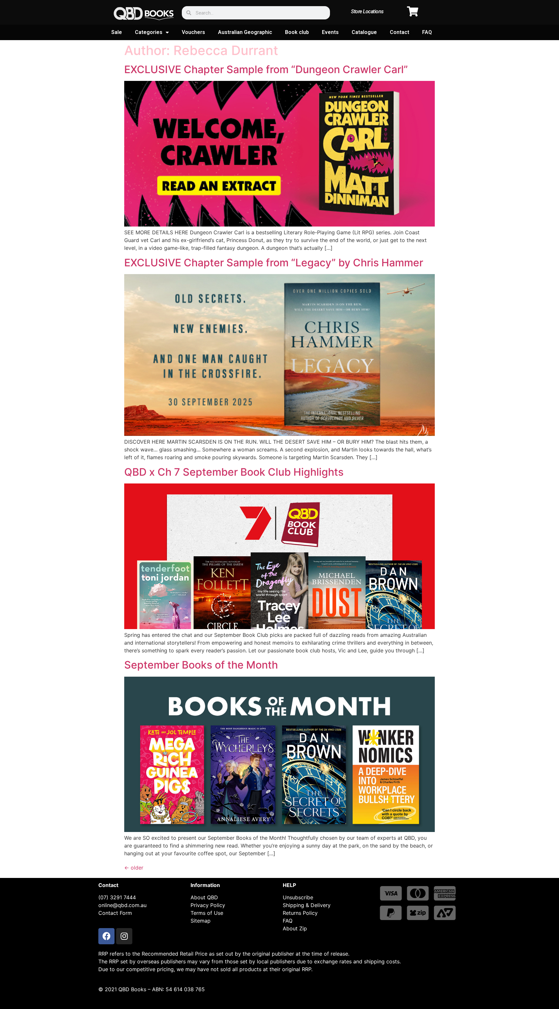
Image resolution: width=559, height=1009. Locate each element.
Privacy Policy (208, 905)
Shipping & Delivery (307, 905)
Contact (399, 32)
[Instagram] (124, 936)
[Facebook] (106, 936)
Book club (297, 32)
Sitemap (201, 920)
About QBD (204, 897)
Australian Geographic (245, 32)
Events (330, 32)
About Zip (295, 928)
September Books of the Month (201, 665)
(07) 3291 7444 (117, 897)
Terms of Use (207, 913)
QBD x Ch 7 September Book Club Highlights (234, 472)
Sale (116, 32)
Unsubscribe (298, 897)
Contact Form (115, 913)
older (133, 867)
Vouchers (193, 32)
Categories (148, 32)
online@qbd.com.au (122, 905)
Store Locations (367, 11)
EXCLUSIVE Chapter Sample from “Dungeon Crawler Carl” (266, 69)
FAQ (427, 32)
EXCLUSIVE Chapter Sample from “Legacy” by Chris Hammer (273, 262)
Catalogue (364, 32)
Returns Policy (300, 913)
